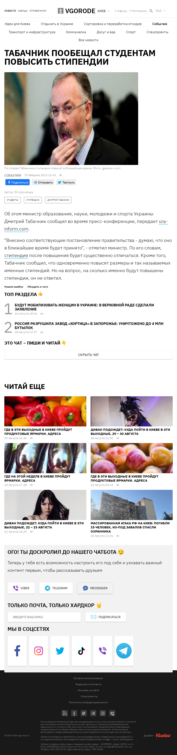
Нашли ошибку (13, 286)
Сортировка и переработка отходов (113, 24)
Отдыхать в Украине (57, 24)
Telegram (59, 588)
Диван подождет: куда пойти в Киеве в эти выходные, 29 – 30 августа (130, 432)
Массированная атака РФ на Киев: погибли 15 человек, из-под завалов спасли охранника (130, 527)
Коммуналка (76, 32)
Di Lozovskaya (23, 192)
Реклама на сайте (88, 690)
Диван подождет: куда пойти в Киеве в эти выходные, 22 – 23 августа (44, 525)
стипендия (16, 255)
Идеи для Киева (17, 24)
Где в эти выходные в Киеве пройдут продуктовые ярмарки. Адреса (38, 432)
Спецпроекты (157, 32)
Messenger (98, 588)
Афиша (22, 11)
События (159, 24)
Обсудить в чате (37, 286)
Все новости (88, 40)
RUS (158, 10)
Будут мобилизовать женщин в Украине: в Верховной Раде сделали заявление (84, 307)
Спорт (131, 32)
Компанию (139, 10)
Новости (10, 11)
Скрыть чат (88, 354)
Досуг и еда (106, 32)
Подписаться (109, 617)
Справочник (38, 11)
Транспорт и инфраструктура (32, 32)
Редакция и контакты (88, 684)
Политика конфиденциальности (88, 702)
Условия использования (88, 678)
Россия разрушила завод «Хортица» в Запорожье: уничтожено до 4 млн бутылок (89, 325)
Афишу (122, 10)
